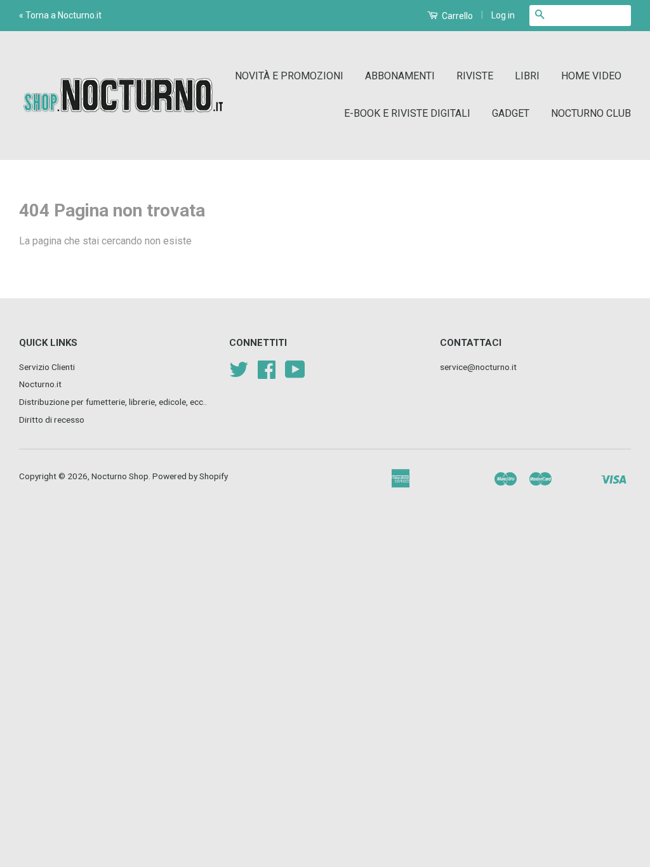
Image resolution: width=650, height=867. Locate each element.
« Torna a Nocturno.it (60, 15)
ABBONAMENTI (400, 76)
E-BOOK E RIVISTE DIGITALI (407, 113)
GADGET (510, 113)
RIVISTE (474, 76)
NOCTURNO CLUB (591, 113)
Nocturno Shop (120, 476)
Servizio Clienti (47, 367)
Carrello (456, 16)
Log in (503, 15)
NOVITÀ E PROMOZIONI (289, 76)
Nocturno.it (40, 384)
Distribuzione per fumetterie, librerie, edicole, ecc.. (113, 402)
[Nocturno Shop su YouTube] (295, 374)
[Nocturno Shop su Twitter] (238, 374)
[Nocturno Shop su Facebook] (266, 374)
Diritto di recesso (51, 419)
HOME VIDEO (591, 76)
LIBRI (527, 76)
